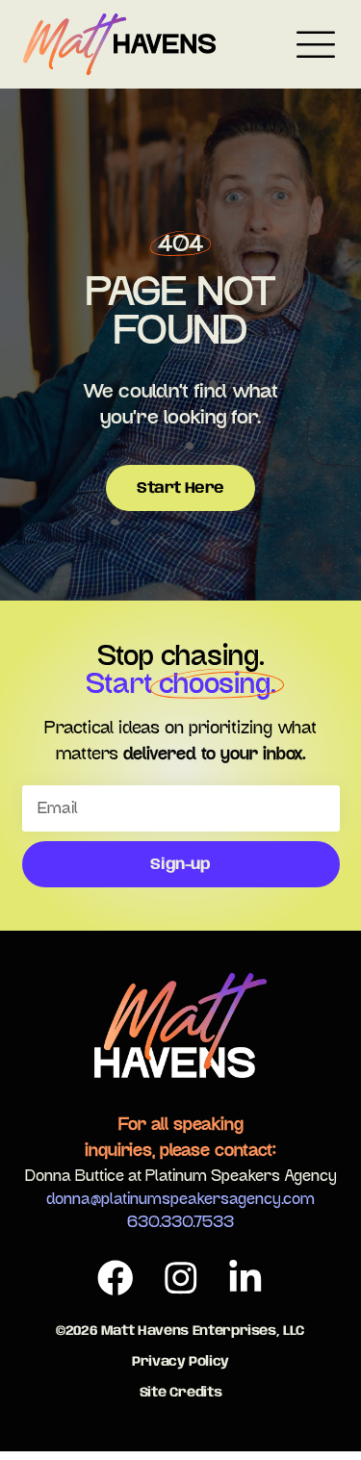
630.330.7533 (180, 1222)
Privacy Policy (180, 1362)
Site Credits (181, 1392)
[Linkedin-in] (245, 1278)
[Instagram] (181, 1278)
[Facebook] (115, 1278)
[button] (315, 48)
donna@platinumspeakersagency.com (180, 1199)
